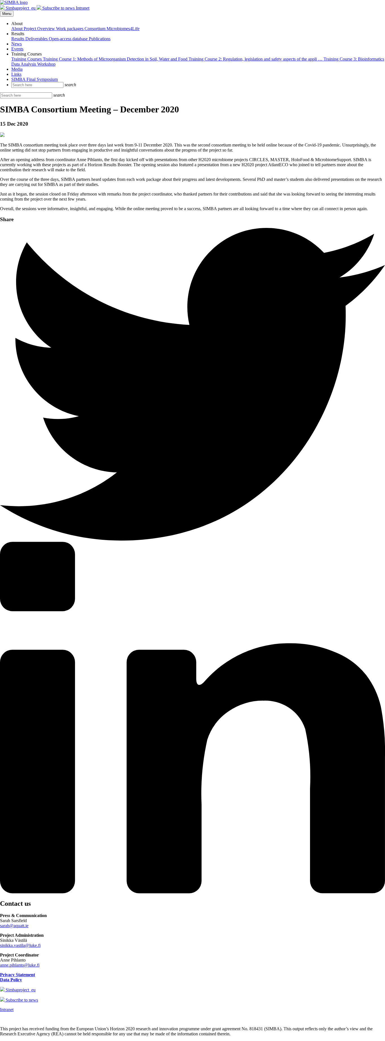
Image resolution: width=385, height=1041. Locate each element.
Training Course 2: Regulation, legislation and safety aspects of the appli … (256, 59)
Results (18, 38)
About (17, 28)
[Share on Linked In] (192, 891)
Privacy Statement (17, 974)
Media (17, 69)
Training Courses (27, 59)
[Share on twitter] (192, 539)
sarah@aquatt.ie (14, 925)
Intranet (82, 8)
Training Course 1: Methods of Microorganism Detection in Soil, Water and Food (116, 59)
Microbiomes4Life (123, 28)
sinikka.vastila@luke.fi (20, 945)
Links (16, 74)
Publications (99, 38)
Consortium (96, 28)
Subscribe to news (58, 8)
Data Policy (11, 979)
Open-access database (69, 38)
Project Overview (40, 28)
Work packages (70, 28)
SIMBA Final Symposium (34, 79)
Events (17, 48)
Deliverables (37, 38)
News (16, 43)
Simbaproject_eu (21, 8)
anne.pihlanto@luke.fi (19, 965)
